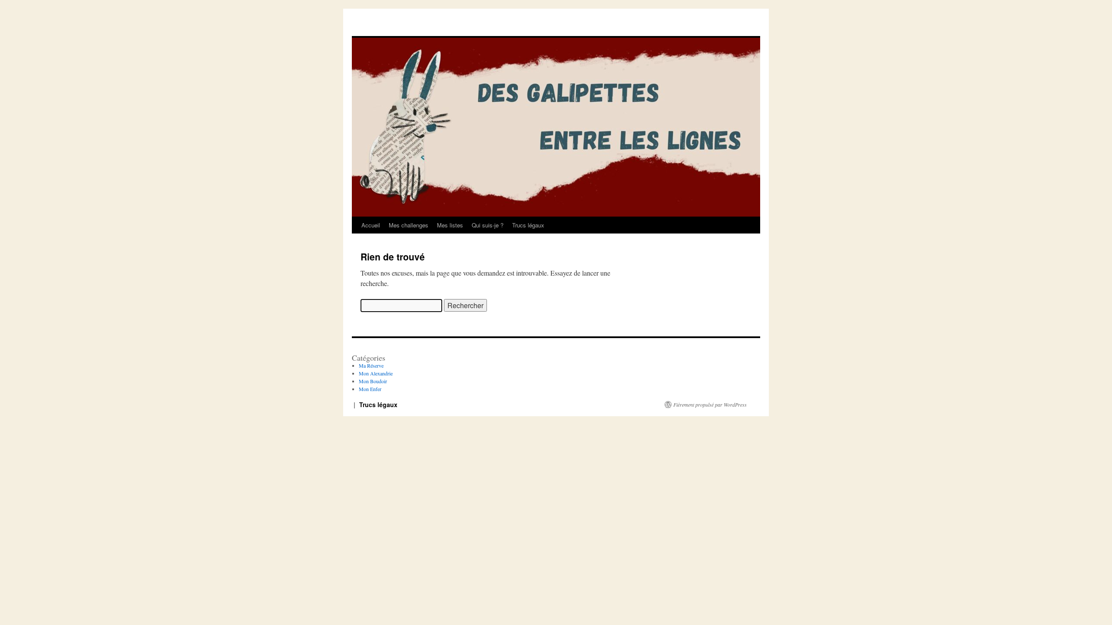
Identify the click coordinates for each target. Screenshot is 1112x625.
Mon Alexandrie (376, 373)
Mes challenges (408, 225)
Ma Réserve (371, 365)
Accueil (370, 225)
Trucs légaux (528, 225)
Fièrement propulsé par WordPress (710, 404)
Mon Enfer (370, 388)
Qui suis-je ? (487, 225)
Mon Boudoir (373, 381)
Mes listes (450, 225)
